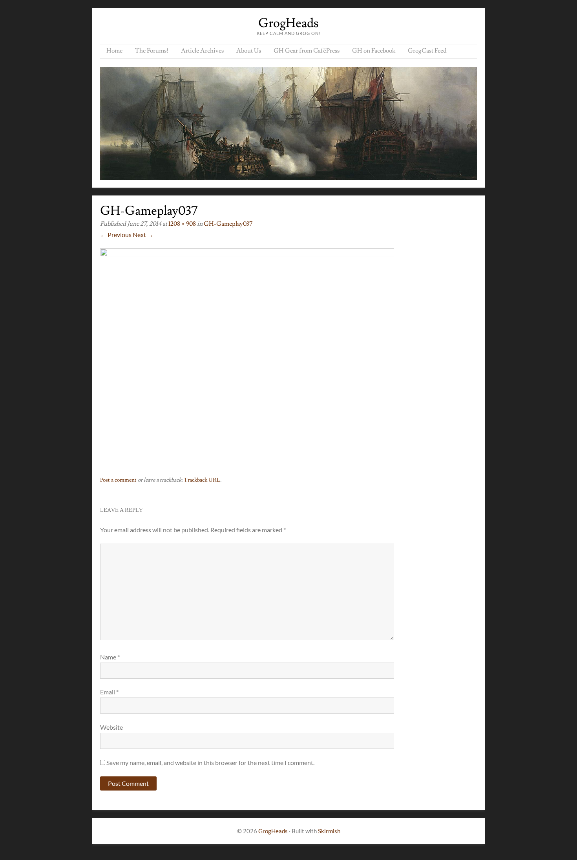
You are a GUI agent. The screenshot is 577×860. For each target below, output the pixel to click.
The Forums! (151, 51)
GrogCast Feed (427, 51)
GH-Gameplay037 (228, 224)
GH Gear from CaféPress (307, 51)
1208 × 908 (182, 224)
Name (110, 657)
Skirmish (329, 830)
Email (109, 692)
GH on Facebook (373, 51)
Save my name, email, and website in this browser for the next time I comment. (210, 762)
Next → (143, 234)
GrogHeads (288, 23)
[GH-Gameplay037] (247, 253)
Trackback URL (202, 480)
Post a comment (118, 480)
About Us (248, 51)
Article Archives (202, 51)
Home (114, 51)
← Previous (115, 234)
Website (111, 727)
